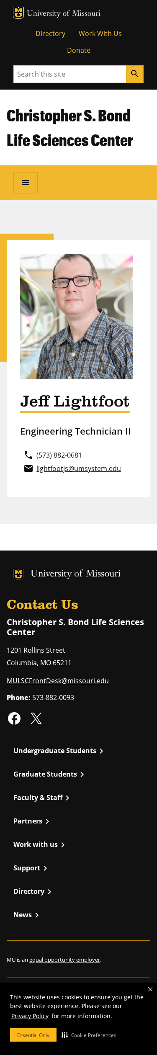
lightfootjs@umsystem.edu (78, 468)
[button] (89, 1035)
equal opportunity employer (64, 959)
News (27, 915)
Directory (50, 33)
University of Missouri (64, 14)
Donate (78, 50)
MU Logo (18, 13)
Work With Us (100, 33)
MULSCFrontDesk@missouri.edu (58, 680)
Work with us (40, 845)
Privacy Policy (30, 1016)
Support (31, 868)
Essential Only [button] (33, 1035)
